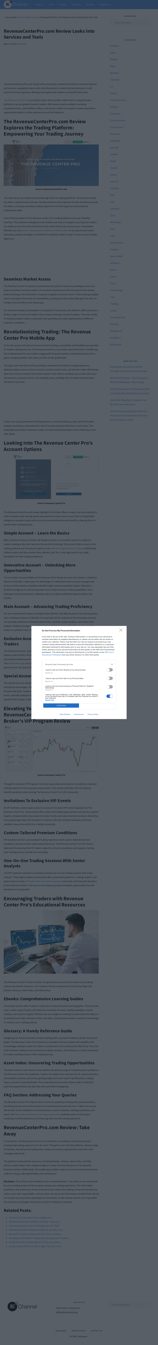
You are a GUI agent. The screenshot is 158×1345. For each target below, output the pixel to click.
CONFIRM (61, 706)
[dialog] (79, 672)
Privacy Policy (93, 714)
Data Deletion (65, 714)
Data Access (79, 714)
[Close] (121, 630)
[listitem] (79, 664)
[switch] (109, 669)
